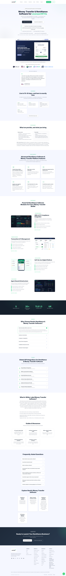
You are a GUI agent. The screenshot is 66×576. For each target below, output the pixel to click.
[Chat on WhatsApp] (64, 574)
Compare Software (44, 554)
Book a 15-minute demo (27, 540)
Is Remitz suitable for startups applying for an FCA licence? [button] (31, 484)
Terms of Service (50, 574)
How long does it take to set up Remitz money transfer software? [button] (31, 469)
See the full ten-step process (33, 115)
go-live (31, 187)
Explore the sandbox (37, 229)
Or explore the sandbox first (38, 540)
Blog (26, 551)
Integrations (43, 553)
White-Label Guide (44, 557)
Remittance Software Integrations (43, 498)
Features (43, 550)
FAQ (42, 565)
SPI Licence (35, 553)
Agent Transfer (36, 560)
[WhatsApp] (19, 558)
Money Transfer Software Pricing (33, 498)
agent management (31, 403)
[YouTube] (23, 558)
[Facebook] (14, 558)
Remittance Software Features (22, 498)
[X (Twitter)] (15, 558)
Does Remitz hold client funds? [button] (27, 462)
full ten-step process (46, 145)
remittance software (28, 405)
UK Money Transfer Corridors (33, 440)
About (27, 550)
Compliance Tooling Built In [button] (23, 338)
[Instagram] (17, 558)
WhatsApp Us (51, 556)
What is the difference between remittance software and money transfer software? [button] (31, 473)
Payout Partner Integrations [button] (23, 341)
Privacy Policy (45, 574)
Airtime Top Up (36, 557)
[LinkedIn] (12, 558)
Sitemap (54, 574)
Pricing (42, 551)
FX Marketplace (36, 554)
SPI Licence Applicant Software (22, 515)
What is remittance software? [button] (27, 465)
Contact (27, 553)
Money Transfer (36, 551)
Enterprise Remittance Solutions (19, 440)
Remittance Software (36, 550)
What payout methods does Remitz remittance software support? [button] (31, 481)
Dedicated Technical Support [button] (23, 347)
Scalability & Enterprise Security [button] (24, 344)
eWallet (35, 561)
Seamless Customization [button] (23, 335)
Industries (35, 564)
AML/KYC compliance (24, 403)
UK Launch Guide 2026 (18, 430)
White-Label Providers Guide (47, 431)
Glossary (43, 563)
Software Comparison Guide (33, 431)
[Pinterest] (21, 558)
